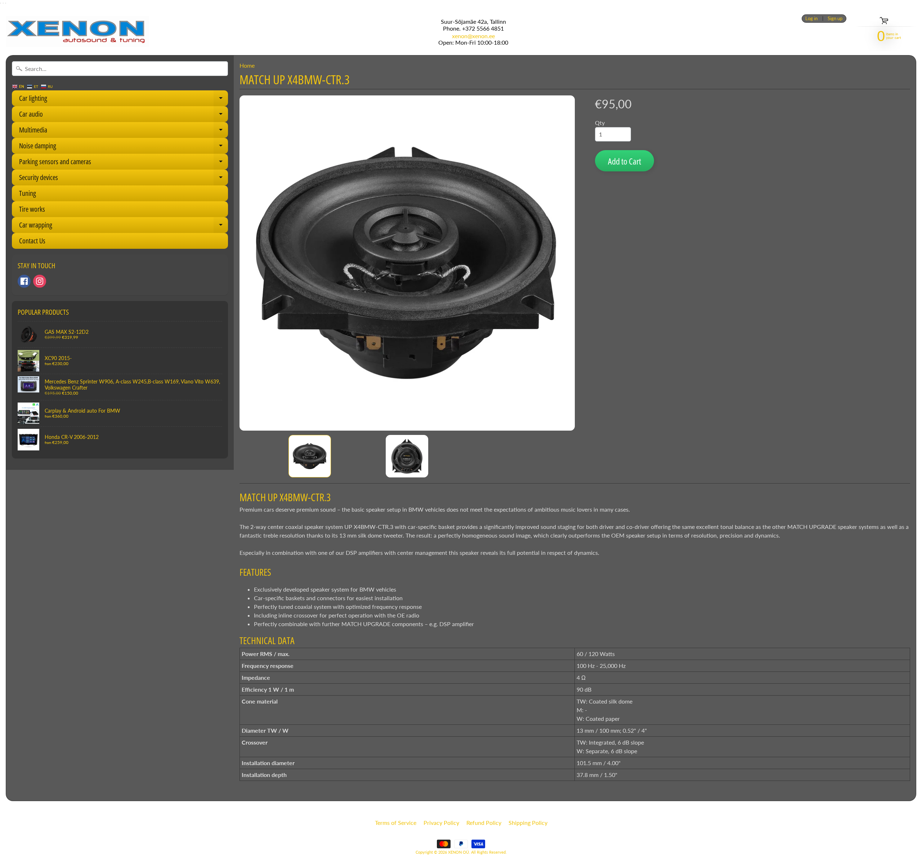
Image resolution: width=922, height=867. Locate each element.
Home (247, 65)
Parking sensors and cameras (123, 163)
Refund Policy (483, 822)
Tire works (32, 209)
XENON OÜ (458, 852)
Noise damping (123, 147)
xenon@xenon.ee (473, 36)
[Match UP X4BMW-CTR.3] (309, 456)
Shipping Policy (528, 822)
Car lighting (123, 99)
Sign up (835, 18)
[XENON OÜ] (77, 31)
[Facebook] (24, 281)
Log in (811, 18)
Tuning (27, 193)
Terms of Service (395, 822)
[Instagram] (39, 281)
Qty (600, 122)
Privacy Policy (441, 822)
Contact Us (32, 241)
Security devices (123, 178)
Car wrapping (123, 226)
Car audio (123, 115)
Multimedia (123, 131)
